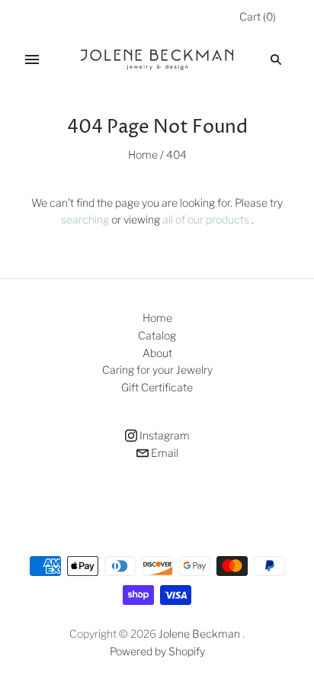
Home (143, 154)
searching (85, 219)
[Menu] (32, 59)
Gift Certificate (157, 387)
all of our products (205, 219)
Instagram (163, 435)
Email (163, 452)
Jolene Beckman (200, 633)
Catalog (157, 335)
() (257, 16)
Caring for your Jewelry (157, 369)
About (157, 352)
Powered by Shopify (157, 651)
